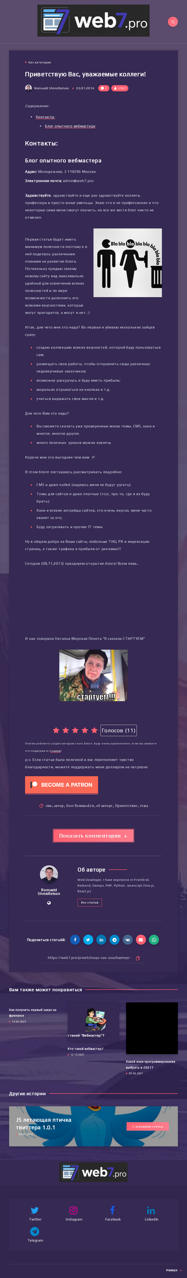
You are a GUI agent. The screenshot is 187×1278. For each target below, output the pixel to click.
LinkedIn (151, 1219)
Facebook (113, 1219)
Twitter (35, 1219)
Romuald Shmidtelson (49, 892)
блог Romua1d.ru (80, 805)
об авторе (104, 805)
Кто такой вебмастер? (86, 1048)
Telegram (35, 1240)
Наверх (172, 1270)
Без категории (40, 62)
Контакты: (45, 117)
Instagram (74, 1219)
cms (49, 805)
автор (59, 805)
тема (144, 805)
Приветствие (126, 805)
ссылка (55, 750)
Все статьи (89, 902)
